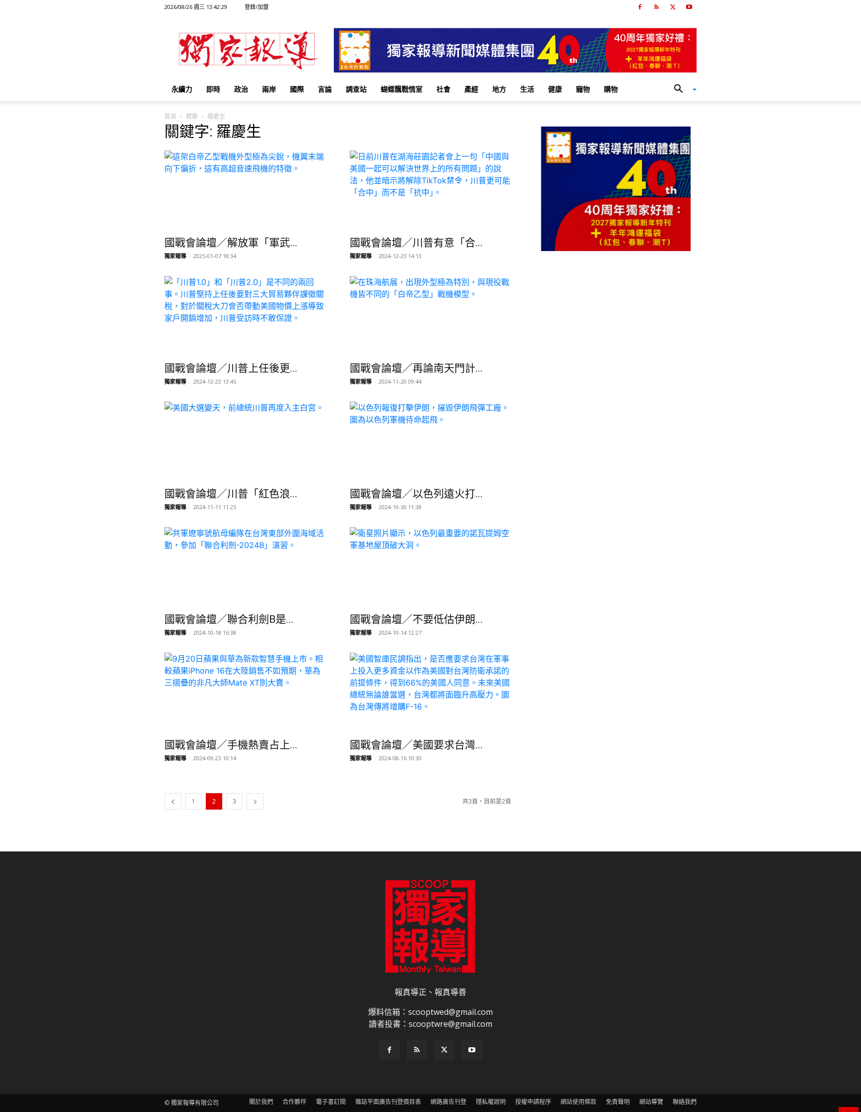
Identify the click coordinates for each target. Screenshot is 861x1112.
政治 (241, 89)
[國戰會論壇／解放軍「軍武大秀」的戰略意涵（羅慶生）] (245, 190)
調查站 (356, 89)
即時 (213, 89)
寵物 (583, 89)
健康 (555, 89)
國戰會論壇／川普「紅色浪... (230, 494)
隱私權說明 (491, 1102)
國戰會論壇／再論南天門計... (416, 368)
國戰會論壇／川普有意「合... (416, 243)
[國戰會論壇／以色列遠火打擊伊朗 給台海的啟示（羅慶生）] (430, 441)
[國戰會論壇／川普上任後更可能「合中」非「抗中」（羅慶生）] (245, 316)
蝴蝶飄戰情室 (402, 89)
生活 (527, 89)
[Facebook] (639, 7)
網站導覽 (651, 1102)
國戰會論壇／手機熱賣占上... (230, 745)
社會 (443, 89)
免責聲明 (618, 1102)
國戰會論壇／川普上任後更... (230, 368)
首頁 (170, 116)
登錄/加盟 (257, 6)
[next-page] (255, 801)
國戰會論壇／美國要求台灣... (416, 745)
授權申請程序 (533, 1102)
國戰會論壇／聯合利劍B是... (228, 619)
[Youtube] (689, 7)
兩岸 (269, 89)
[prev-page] (172, 801)
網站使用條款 (578, 1102)
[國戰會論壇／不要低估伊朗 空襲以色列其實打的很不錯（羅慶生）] (430, 567)
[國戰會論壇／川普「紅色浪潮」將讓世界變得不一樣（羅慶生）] (245, 441)
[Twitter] (672, 7)
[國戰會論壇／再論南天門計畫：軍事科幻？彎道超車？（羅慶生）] (430, 316)
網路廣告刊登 (448, 1102)
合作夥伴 (294, 1102)
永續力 (181, 89)
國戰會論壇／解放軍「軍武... (230, 243)
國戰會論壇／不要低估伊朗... (416, 619)
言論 (325, 89)
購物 (611, 89)
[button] (682, 89)
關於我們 (261, 1102)
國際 (297, 89)
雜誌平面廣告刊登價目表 (388, 1102)
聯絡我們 (685, 1102)
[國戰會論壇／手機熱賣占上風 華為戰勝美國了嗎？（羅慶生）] (245, 692)
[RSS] (656, 7)
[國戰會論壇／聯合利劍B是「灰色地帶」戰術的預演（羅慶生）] (245, 567)
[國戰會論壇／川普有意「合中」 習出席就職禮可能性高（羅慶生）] (430, 190)
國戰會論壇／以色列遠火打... (416, 494)
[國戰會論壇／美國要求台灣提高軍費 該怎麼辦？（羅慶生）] (430, 692)
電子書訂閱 (331, 1102)
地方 (499, 89)
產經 (471, 89)
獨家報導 (175, 256)
